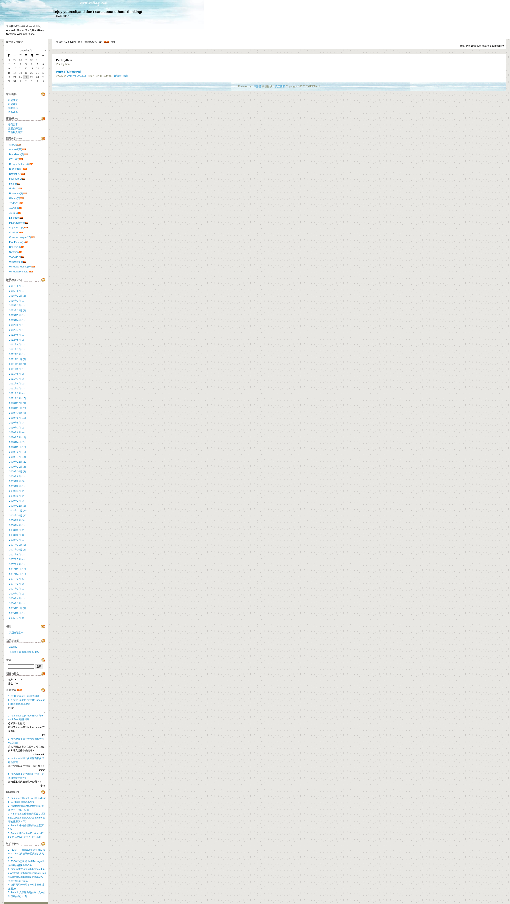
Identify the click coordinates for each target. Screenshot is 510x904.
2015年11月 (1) (17, 295)
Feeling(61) (15, 178)
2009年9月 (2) (17, 476)
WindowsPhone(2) (19, 271)
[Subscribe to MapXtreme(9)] (26, 222)
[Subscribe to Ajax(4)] (19, 144)
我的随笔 (13, 100)
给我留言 (13, 124)
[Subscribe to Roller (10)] (22, 247)
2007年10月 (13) (18, 549)
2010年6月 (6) (17, 432)
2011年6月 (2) (17, 383)
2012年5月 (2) (17, 339)
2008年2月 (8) (17, 535)
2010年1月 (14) (17, 457)
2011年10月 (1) (17, 364)
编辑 (126, 75)
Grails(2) (14, 188)
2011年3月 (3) (17, 388)
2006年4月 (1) (17, 598)
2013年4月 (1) (17, 320)
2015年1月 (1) (17, 305)
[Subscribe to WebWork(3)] (24, 261)
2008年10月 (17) (18, 515)
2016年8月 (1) (17, 291)
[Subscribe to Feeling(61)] (23, 178)
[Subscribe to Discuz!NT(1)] (25, 169)
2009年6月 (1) (17, 486)
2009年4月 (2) (17, 491)
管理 (113, 41)
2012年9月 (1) (17, 325)
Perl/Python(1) (17, 242)
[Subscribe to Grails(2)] (20, 188)
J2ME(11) (14, 203)
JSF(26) (13, 213)
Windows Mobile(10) (20, 266)
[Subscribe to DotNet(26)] (23, 174)
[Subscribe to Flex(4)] (18, 183)
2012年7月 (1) (17, 330)
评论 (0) (118, 75)
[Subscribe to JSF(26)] (19, 213)
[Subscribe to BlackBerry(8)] (25, 154)
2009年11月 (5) (17, 466)
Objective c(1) (16, 227)
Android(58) (15, 149)
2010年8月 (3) (17, 422)
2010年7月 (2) (17, 427)
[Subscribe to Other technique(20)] (32, 237)
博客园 (257, 86)
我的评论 (13, 104)
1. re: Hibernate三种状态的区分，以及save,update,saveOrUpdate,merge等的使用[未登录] (26, 700)
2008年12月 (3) (17, 505)
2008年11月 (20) (18, 510)
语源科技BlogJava (66, 41)
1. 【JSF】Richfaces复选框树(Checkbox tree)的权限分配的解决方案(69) (26, 853)
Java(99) (14, 208)
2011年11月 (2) (17, 359)
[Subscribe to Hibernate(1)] (24, 193)
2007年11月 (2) (17, 544)
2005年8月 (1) (17, 613)
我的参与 (13, 108)
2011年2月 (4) (17, 393)
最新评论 (13, 112)
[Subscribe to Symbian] (20, 252)
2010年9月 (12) (17, 418)
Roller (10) (15, 247)
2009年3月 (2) (17, 496)
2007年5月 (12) (17, 569)
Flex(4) (13, 183)
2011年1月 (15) (17, 398)
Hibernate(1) (16, 193)
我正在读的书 (16, 632)
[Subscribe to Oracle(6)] (21, 232)
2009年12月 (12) (18, 461)
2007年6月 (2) (17, 564)
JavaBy (13, 647)
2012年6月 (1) (17, 334)
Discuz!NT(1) (16, 169)
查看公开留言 (15, 128)
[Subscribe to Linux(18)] (21, 217)
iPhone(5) (14, 198)
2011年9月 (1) (17, 369)
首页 (80, 41)
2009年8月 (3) (17, 481)
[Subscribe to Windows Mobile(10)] (33, 266)
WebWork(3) (16, 261)
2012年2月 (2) (17, 349)
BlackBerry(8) (16, 154)
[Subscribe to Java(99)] (20, 208)
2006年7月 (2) (17, 593)
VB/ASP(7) (15, 256)
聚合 (101, 41)
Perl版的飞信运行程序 (69, 71)
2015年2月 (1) (17, 300)
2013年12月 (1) (17, 310)
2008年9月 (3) (17, 520)
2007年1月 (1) (17, 588)
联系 (94, 41)
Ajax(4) (13, 144)
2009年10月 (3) (17, 471)
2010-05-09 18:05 (76, 75)
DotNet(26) (15, 174)
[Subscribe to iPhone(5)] (22, 198)
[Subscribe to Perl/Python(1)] (26, 242)
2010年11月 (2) (17, 408)
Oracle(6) (14, 232)
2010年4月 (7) (17, 442)
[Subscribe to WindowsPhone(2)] (31, 271)
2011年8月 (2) (17, 373)
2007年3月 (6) (17, 579)
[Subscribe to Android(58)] (24, 149)
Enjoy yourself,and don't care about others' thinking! (97, 12)
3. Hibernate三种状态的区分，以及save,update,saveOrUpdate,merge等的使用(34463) (26, 817)
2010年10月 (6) (17, 413)
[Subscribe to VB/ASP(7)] (22, 256)
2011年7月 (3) (17, 378)
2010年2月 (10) (17, 452)
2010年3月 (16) (17, 447)
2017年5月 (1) (17, 286)
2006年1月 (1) (17, 603)
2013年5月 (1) (17, 315)
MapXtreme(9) (17, 222)
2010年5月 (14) (17, 437)
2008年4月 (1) (17, 525)
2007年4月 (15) (17, 574)
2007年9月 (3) (17, 554)
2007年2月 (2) (17, 584)
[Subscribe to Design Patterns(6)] (31, 164)
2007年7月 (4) (17, 559)
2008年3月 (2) (17, 530)
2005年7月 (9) (17, 618)
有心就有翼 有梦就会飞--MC (24, 651)
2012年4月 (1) (17, 344)
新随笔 (88, 41)
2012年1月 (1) (17, 354)
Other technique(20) (20, 237)
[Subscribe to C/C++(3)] (21, 159)
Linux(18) (14, 217)
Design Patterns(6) (19, 164)
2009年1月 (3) (17, 500)
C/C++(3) (14, 159)
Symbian (14, 252)
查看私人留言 (15, 132)
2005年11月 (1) (17, 608)
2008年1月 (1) (17, 539)
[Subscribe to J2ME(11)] (21, 203)
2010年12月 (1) (17, 403)
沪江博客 (280, 86)
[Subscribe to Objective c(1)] (26, 227)
